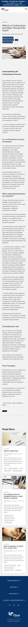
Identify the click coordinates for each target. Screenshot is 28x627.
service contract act (7, 42)
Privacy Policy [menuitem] (10, 619)
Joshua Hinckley (8, 551)
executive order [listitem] (8, 522)
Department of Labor (8, 37)
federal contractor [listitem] (8, 515)
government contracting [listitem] (10, 565)
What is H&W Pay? (11, 451)
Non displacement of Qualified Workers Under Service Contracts (13, 496)
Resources (13, 593)
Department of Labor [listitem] (9, 518)
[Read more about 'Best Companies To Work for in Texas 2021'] (14, 534)
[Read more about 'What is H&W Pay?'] (14, 439)
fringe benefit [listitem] (7, 470)
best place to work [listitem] (8, 570)
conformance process (8, 40)
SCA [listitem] (5, 468)
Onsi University (13, 580)
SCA (16, 40)
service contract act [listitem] (13, 468)
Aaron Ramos (6, 34)
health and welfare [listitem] (17, 470)
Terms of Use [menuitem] (17, 619)
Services (13, 587)
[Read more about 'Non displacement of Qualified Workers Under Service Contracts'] (14, 482)
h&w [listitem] (21, 468)
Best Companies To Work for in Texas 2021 (13, 547)
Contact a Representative (13, 600)
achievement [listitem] (18, 570)
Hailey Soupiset (8, 453)
